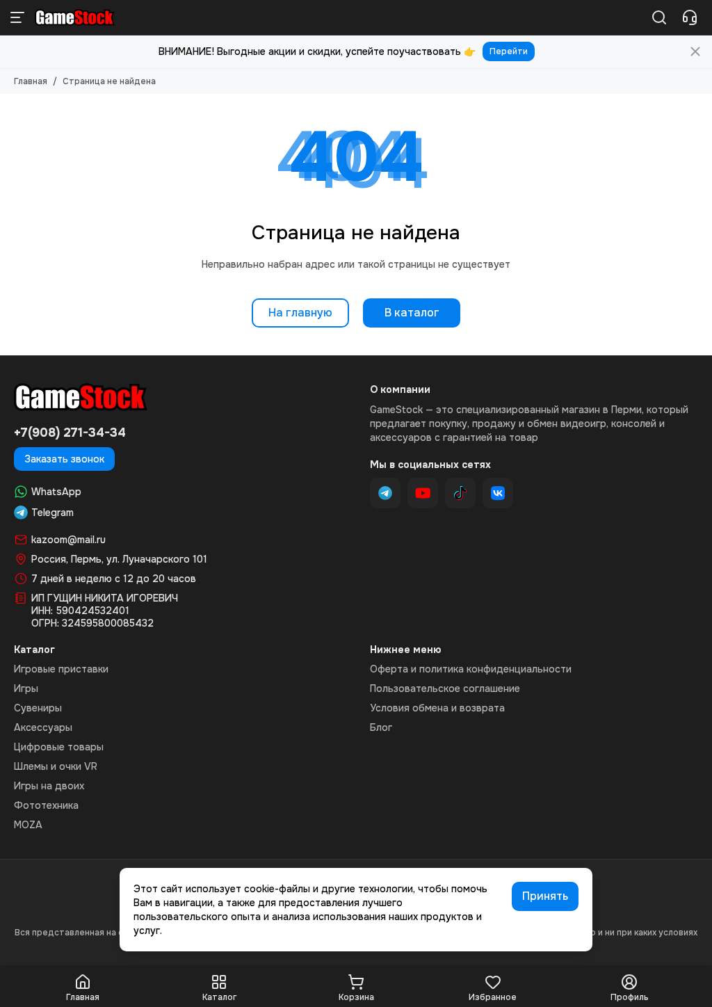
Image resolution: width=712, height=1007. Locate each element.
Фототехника (46, 805)
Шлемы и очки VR (55, 766)
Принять (545, 896)
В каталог (412, 312)
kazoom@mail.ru (68, 539)
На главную (300, 312)
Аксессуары (43, 727)
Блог (381, 727)
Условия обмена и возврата (437, 708)
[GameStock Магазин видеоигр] (75, 17)
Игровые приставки (61, 669)
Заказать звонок (64, 459)
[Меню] (17, 17)
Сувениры (38, 708)
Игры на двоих (49, 786)
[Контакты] (689, 17)
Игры (26, 688)
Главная (30, 81)
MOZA (28, 825)
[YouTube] (422, 493)
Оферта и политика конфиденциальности (471, 669)
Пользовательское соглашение (445, 688)
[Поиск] (659, 17)
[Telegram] (385, 493)
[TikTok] (460, 493)
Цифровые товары (59, 747)
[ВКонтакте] (498, 493)
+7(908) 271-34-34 (70, 432)
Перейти (509, 51)
